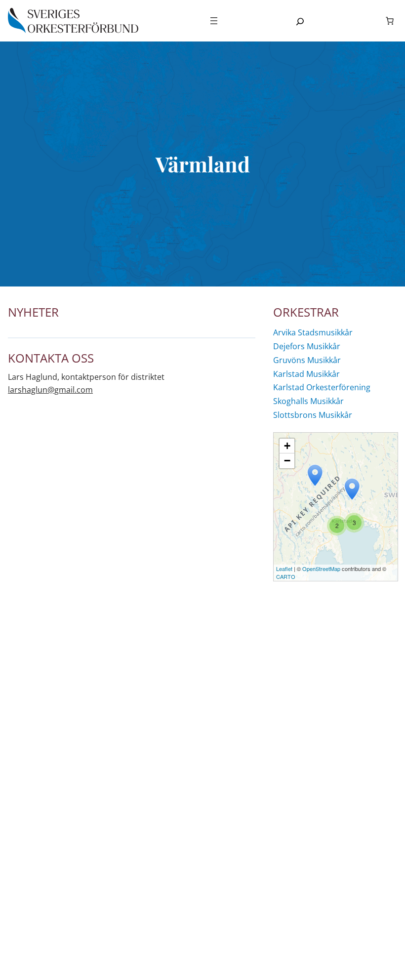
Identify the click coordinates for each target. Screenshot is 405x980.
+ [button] (287, 446)
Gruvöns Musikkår (307, 360)
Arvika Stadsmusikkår (313, 332)
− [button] (287, 460)
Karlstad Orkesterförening (321, 387)
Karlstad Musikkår (306, 374)
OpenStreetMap (321, 568)
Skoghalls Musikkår (308, 401)
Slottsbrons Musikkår (312, 415)
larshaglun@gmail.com (50, 389)
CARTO (285, 576)
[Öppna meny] (214, 21)
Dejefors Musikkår (306, 346)
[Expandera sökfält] (300, 21)
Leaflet (284, 568)
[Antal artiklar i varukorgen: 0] (390, 21)
